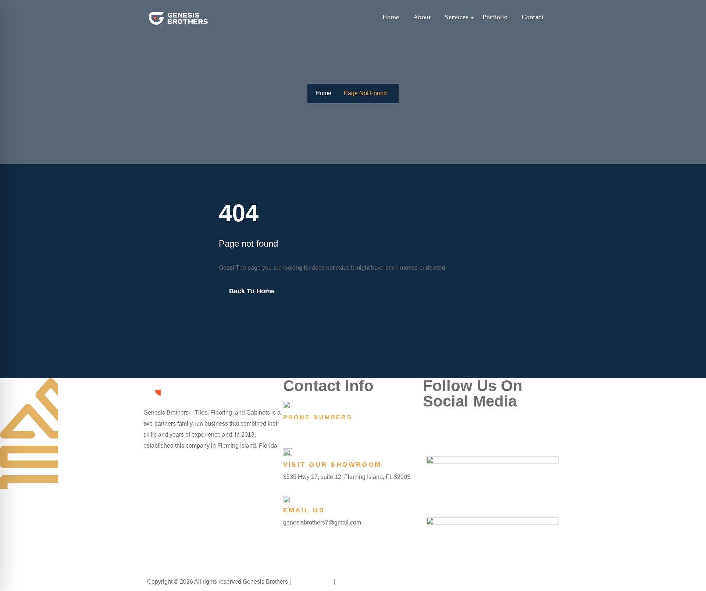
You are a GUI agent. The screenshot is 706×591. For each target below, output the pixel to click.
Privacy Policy (313, 582)
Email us (304, 510)
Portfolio (495, 17)
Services (456, 17)
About (422, 17)
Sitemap (347, 582)
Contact (533, 17)
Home (390, 17)
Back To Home (252, 291)
